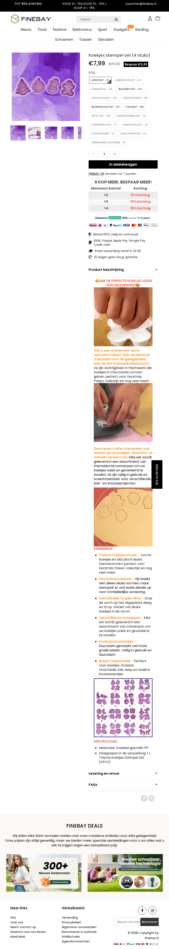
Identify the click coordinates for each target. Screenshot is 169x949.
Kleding (142, 29)
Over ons (16, 922)
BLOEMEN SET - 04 (130, 89)
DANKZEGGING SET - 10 (131, 116)
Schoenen (64, 39)
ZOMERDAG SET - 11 (104, 125)
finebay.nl (152, 938)
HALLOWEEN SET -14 (133, 133)
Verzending (70, 917)
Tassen (85, 39)
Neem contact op (23, 927)
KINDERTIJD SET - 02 (128, 80)
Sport (102, 29)
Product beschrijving (106, 269)
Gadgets (121, 29)
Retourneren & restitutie (79, 932)
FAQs (93, 784)
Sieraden (106, 39)
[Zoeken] (116, 19)
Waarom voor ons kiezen (28, 932)
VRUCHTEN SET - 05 (104, 98)
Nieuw (26, 29)
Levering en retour (104, 773)
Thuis (42, 29)
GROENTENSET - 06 (135, 98)
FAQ (13, 917)
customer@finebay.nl (140, 4)
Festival (59, 29)
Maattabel (17, 937)
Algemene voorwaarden (79, 927)
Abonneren (149, 922)
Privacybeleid (71, 922)
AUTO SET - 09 (101, 116)
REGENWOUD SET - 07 (106, 107)
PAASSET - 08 (134, 107)
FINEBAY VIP (96, 174)
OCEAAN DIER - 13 (103, 133)
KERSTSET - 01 (100, 80)
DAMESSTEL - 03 (102, 89)
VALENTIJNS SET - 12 (135, 125)
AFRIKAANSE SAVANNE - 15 (108, 142)
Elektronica (82, 29)
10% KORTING (157, 474)
